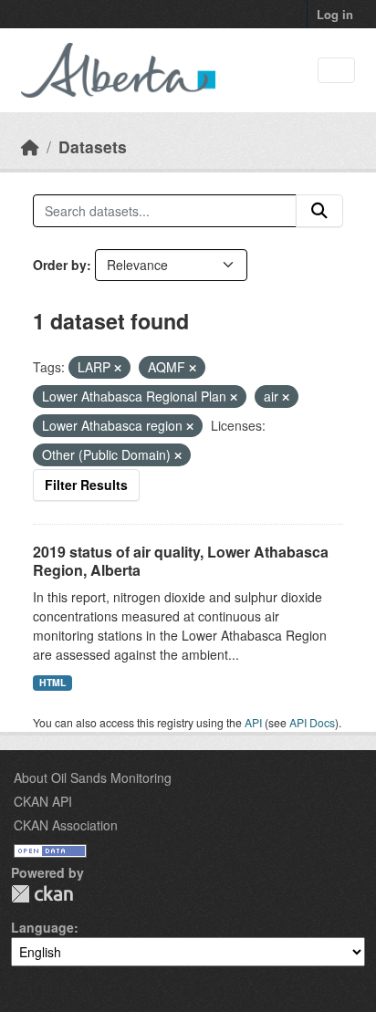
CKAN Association (66, 825)
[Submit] (319, 210)
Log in (335, 14)
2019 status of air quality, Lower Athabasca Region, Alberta (181, 561)
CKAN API (43, 801)
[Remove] (117, 367)
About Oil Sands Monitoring (93, 777)
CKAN (42, 893)
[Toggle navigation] (336, 70)
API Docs (312, 722)
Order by (60, 265)
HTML (52, 682)
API (253, 722)
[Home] (30, 146)
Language (42, 927)
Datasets (92, 146)
